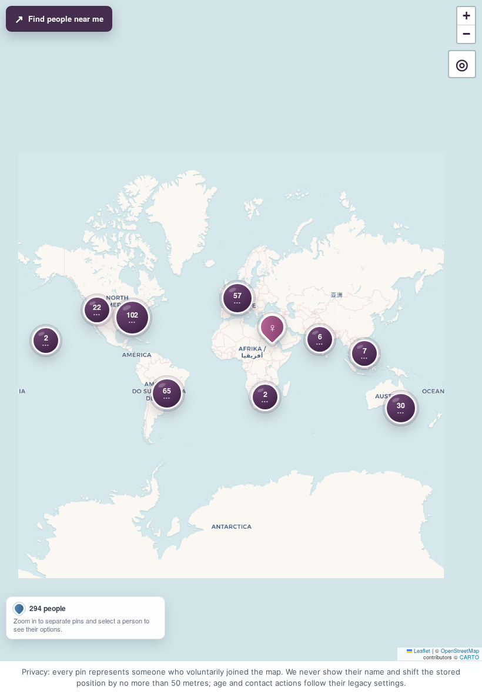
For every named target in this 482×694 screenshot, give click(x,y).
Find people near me (59, 18)
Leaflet (421, 651)
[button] (237, 298)
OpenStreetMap (460, 651)
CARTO (469, 657)
